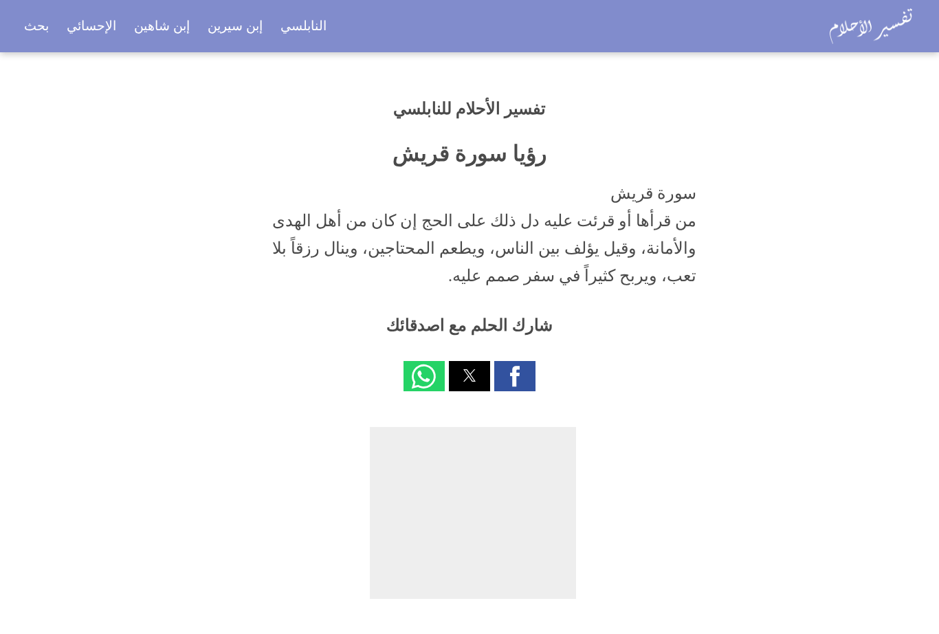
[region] (473, 513)
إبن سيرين (235, 26)
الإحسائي (91, 26)
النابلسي (303, 26)
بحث (36, 26)
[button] (514, 376)
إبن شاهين (162, 26)
